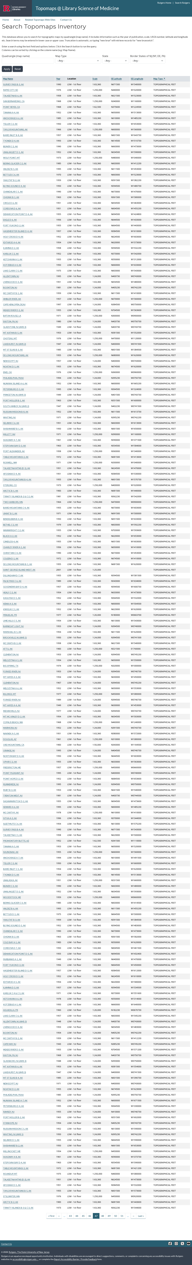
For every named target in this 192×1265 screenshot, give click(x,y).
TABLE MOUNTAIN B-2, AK (15, 457)
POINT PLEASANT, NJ (13, 773)
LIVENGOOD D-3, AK (13, 282)
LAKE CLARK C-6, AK (12, 1015)
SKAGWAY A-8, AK (12, 1156)
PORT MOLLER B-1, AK (14, 400)
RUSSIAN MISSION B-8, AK (15, 411)
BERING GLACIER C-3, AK (15, 902)
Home (5, 19)
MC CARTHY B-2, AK (13, 1038)
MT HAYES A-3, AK (12, 677)
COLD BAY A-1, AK (12, 942)
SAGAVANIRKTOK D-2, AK (15, 801)
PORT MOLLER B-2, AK (14, 1117)
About (17, 19)
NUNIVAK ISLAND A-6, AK (15, 383)
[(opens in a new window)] (170, 1243)
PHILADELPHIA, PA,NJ (13, 378)
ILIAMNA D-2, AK (11, 248)
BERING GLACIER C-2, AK (15, 163)
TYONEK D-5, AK (11, 874)
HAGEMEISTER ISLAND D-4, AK (17, 231)
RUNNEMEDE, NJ (11, 784)
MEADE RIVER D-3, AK (13, 1049)
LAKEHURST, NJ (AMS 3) (14, 1072)
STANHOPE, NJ (10, 1123)
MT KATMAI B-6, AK (12, 1066)
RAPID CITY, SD (10, 90)
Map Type (60, 56)
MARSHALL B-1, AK (12, 632)
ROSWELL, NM (10, 462)
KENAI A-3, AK (10, 603)
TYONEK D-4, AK (11, 140)
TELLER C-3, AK (10, 863)
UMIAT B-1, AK (10, 513)
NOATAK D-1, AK (11, 366)
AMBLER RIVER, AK (12, 299)
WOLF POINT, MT (11, 157)
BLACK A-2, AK (10, 536)
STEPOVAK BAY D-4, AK (14, 1162)
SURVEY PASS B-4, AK (13, 829)
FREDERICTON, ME (12, 767)
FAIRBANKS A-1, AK (12, 959)
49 (109, 1215)
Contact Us (66, 19)
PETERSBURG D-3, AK (13, 389)
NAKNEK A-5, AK (11, 733)
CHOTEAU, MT (10, 338)
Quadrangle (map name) (16, 56)
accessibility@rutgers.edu (24, 1259)
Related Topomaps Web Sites (40, 19)
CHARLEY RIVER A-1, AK (14, 547)
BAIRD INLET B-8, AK (13, 135)
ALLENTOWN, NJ (11, 276)
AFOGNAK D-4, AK (12, 473)
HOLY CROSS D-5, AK (13, 976)
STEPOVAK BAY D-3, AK (14, 445)
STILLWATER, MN (11, 1196)
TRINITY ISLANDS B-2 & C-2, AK (18, 496)
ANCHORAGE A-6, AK (13, 118)
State (105, 56)
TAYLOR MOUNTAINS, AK (15, 129)
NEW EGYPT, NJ (10, 361)
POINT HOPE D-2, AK (13, 778)
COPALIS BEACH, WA (13, 722)
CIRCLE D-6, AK (10, 203)
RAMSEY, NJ (8, 1111)
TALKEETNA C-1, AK (12, 835)
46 (89, 1215)
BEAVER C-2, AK (10, 146)
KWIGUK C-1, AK (11, 609)
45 (83, 1215)
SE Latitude (116, 78)
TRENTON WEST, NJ (12, 795)
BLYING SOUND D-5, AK (14, 925)
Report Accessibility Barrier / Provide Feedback (75, 1259)
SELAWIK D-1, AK (11, 1140)
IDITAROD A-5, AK (12, 982)
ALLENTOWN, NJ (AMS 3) (15, 1021)
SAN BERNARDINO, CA (13, 101)
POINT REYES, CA (11, 107)
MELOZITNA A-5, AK (12, 660)
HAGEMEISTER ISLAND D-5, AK (17, 970)
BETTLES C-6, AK (11, 174)
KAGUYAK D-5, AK (12, 598)
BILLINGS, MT (9, 694)
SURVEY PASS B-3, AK (13, 84)
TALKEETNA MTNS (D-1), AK (16, 468)
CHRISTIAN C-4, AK (12, 553)
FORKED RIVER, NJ (12, 671)
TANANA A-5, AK (11, 846)
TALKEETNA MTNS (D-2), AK (16, 1179)
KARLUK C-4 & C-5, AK (13, 993)
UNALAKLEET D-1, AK (13, 152)
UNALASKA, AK (10, 880)
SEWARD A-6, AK (11, 807)
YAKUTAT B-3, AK (11, 919)
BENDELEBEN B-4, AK (13, 519)
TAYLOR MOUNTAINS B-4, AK (17, 479)
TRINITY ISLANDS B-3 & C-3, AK (18, 1207)
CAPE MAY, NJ (9, 1044)
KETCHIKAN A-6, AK (12, 998)
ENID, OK (7, 372)
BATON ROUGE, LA (12, 315)
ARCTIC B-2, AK (10, 1202)
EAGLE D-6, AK (10, 219)
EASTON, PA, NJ (10, 321)
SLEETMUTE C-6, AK (12, 823)
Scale (95, 78)
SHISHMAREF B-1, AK (13, 428)
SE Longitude (137, 78)
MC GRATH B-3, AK (12, 643)
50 (115, 1215)
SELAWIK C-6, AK (11, 423)
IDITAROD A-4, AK (12, 242)
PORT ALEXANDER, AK (14, 451)
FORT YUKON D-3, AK (13, 965)
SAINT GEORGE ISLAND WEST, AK (19, 569)
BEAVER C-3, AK (10, 886)
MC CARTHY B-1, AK (13, 293)
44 (76, 1215)
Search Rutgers (182, 3)
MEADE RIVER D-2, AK (13, 310)
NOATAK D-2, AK (11, 1089)
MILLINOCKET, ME (11, 1151)
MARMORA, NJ (10, 727)
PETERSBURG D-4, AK (13, 1106)
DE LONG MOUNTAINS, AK (15, 355)
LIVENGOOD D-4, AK (13, 1027)
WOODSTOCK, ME (12, 897)
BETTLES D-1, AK (11, 914)
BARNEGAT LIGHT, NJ (13, 626)
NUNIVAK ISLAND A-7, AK (15, 1100)
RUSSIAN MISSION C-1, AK (15, 1128)
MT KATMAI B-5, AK (12, 332)
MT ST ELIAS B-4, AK (13, 1077)
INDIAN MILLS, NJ (11, 711)
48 (102, 1215)
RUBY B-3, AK (9, 790)
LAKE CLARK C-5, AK (12, 270)
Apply (7, 69)
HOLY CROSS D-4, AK (13, 236)
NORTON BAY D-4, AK (13, 756)
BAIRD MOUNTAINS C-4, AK (16, 507)
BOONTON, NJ (10, 287)
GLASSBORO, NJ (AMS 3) (14, 1061)
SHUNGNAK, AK (10, 852)
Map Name (8, 78)
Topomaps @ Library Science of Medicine (77, 8)
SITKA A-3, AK (10, 818)
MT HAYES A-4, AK (12, 705)
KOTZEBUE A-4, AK (12, 265)
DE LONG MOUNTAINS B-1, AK (17, 564)
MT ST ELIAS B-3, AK (13, 349)
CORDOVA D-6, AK (12, 208)
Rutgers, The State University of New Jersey (29, 1252)
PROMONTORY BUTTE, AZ (16, 840)
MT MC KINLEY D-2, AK (14, 716)
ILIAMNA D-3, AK (11, 987)
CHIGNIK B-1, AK (11, 197)
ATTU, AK (8, 648)
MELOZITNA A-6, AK (12, 688)
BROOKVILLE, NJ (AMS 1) (15, 637)
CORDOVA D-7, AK (12, 948)
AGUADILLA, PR (10, 1010)
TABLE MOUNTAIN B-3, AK (15, 1168)
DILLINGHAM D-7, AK (13, 575)
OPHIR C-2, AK (10, 761)
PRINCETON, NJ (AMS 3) (14, 394)
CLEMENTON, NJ (11, 654)
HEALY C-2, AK (10, 592)
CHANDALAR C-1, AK (13, 191)
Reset (18, 69)
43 (70, 1215)
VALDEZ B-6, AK (10, 908)
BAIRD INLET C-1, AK (13, 869)
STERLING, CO (10, 485)
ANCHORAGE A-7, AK (13, 857)
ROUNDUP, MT (10, 1173)
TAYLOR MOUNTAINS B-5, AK (17, 1190)
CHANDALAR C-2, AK (13, 931)
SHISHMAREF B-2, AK (13, 1145)
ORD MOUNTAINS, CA (13, 744)
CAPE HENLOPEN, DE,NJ (14, 304)
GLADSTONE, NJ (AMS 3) (14, 327)
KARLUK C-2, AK (11, 253)
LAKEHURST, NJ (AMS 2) (14, 344)
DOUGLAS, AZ (9, 739)
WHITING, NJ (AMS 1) (13, 1134)
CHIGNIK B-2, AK (11, 936)
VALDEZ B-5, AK (10, 169)
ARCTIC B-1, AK (10, 490)
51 (122, 1215)
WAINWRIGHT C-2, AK (13, 530)
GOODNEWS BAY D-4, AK (15, 586)
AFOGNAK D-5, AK (12, 1185)
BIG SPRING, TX (10, 665)
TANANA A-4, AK (11, 112)
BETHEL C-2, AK (10, 524)
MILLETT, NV (9, 434)
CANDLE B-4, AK (10, 541)
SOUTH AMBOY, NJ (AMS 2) (16, 406)
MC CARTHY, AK (11, 812)
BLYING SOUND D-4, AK (14, 186)
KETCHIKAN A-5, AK (12, 259)
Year (58, 78)
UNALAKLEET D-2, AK (13, 891)
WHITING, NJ (9, 417)
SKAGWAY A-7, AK (12, 440)
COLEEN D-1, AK (10, 558)
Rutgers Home (164, 3)
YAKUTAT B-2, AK (11, 180)
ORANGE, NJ (9, 750)
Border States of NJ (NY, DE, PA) (147, 56)
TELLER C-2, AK (10, 124)
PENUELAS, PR (10, 615)
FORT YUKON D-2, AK (13, 225)
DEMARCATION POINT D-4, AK (18, 214)
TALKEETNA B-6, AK (12, 95)
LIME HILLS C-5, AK (12, 620)
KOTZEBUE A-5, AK (12, 1004)
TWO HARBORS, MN (13, 502)
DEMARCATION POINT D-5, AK (18, 953)
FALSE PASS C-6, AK (12, 581)
